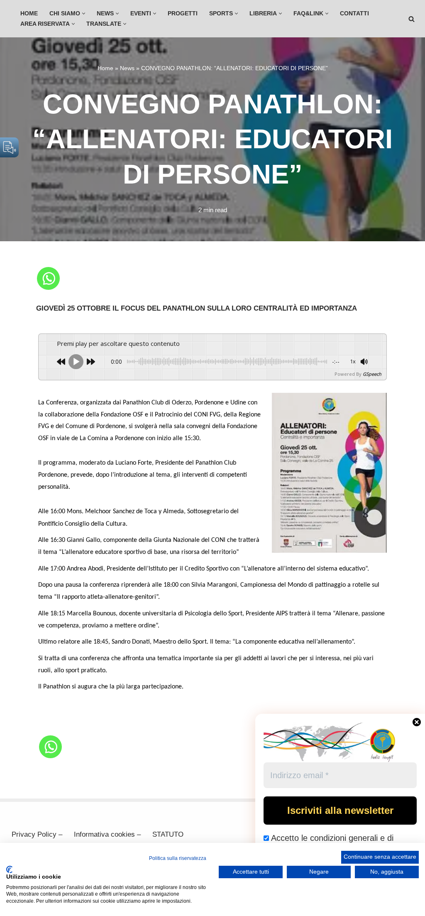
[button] (83, 13)
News (127, 68)
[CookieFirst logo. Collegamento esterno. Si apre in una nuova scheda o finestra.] (9, 869)
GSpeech (372, 374)
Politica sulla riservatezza (177, 858)
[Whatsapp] (48, 278)
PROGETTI (183, 13)
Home (29, 13)
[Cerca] (411, 19)
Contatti (354, 13)
